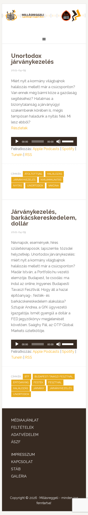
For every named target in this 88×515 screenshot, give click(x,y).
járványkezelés (24, 179)
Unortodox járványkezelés (32, 58)
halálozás (54, 173)
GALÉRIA (19, 476)
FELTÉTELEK (22, 427)
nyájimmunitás (51, 179)
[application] (44, 141)
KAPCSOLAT (22, 462)
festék (38, 382)
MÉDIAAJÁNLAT (25, 420)
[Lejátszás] (17, 141)
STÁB (16, 469)
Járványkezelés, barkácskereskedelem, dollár (43, 217)
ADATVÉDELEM (24, 435)
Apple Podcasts (46, 149)
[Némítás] (58, 141)
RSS (28, 155)
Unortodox (35, 185)
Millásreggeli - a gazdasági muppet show (44, 17)
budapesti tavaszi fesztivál (54, 376)
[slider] (68, 141)
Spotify (68, 149)
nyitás (17, 185)
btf (27, 376)
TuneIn (16, 155)
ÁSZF (16, 442)
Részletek (19, 128)
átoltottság (33, 173)
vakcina (53, 185)
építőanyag (20, 382)
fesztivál (55, 382)
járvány (38, 388)
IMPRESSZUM (23, 454)
